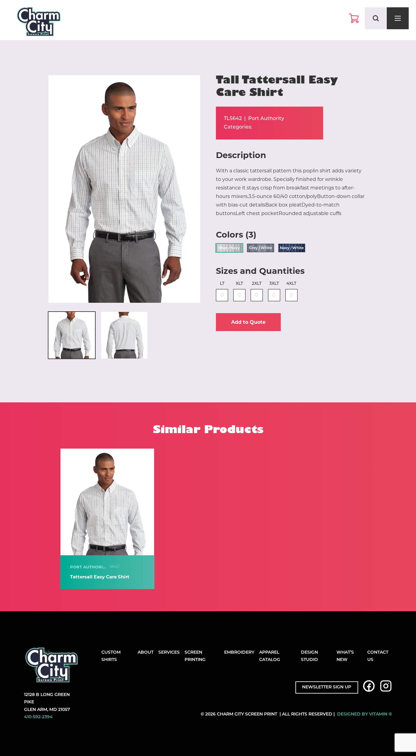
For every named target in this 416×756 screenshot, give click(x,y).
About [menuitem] (145, 652)
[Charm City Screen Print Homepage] (39, 23)
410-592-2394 (38, 717)
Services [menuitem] (169, 652)
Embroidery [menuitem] (239, 652)
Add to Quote (248, 322)
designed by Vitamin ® (364, 714)
